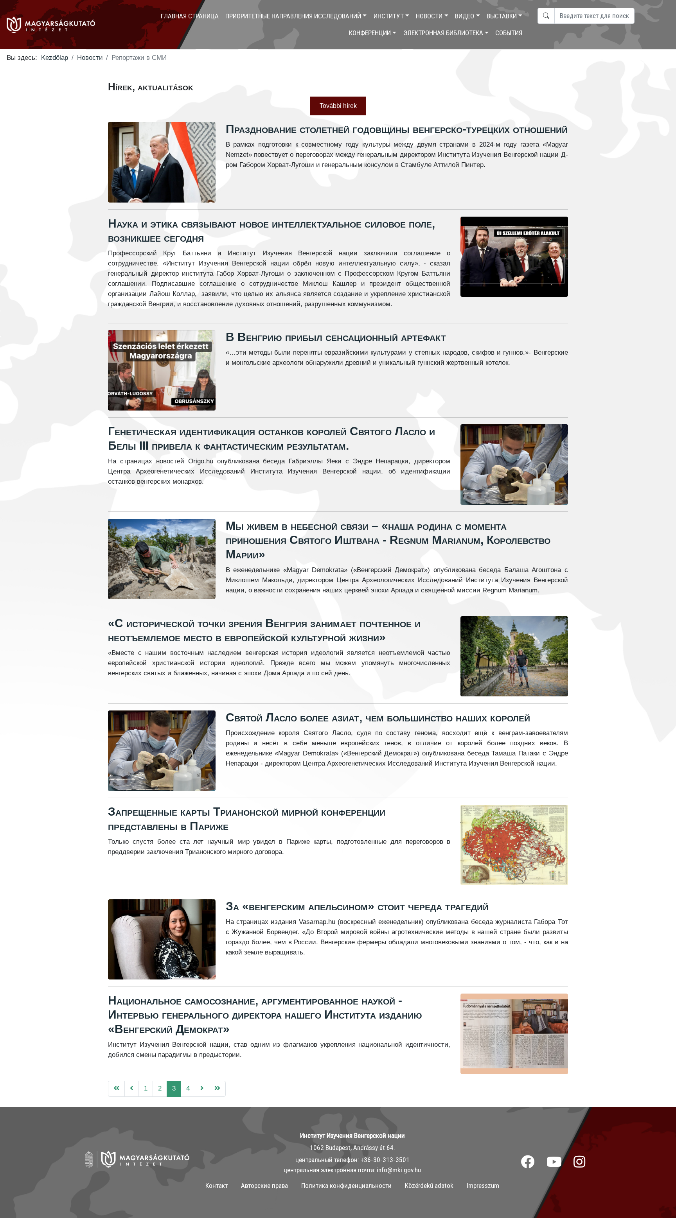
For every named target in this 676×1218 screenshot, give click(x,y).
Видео (464, 16)
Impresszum (483, 1185)
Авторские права (264, 1185)
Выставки (502, 16)
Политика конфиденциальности (346, 1185)
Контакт (216, 1185)
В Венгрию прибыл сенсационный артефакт (336, 336)
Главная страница (190, 16)
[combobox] (594, 16)
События (508, 33)
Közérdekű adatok (429, 1185)
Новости (429, 16)
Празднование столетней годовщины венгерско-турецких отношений (397, 128)
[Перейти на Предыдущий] (131, 1089)
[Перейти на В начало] (116, 1089)
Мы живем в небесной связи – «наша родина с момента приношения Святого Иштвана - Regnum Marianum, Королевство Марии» (388, 540)
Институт (389, 16)
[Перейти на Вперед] (202, 1089)
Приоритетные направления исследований (293, 16)
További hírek (338, 105)
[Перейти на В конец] (217, 1089)
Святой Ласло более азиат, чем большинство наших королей (378, 717)
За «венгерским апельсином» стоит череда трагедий (357, 906)
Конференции (370, 33)
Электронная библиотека (443, 33)
